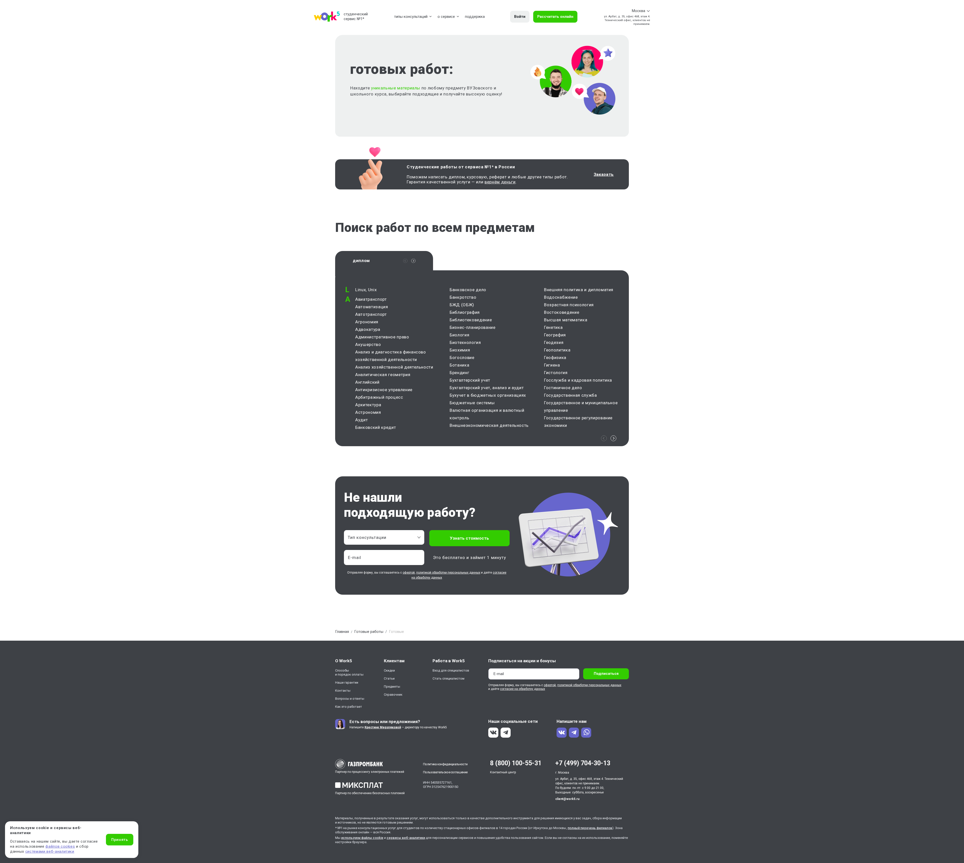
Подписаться (606, 673)
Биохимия (460, 349)
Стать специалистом (448, 678)
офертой (409, 572)
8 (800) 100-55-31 (515, 763)
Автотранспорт (371, 314)
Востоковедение (561, 312)
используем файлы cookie (362, 838)
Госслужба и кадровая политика (578, 380)
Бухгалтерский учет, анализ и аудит (487, 387)
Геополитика (557, 349)
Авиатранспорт (371, 299)
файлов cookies (60, 846)
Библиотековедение (471, 319)
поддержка (475, 16)
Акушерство (368, 344)
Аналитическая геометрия (382, 374)
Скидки (389, 670)
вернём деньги (500, 181)
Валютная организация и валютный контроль (487, 414)
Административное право (382, 336)
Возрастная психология (569, 304)
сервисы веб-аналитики (406, 838)
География (555, 334)
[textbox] (381, 537)
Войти (519, 16)
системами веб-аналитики (49, 851)
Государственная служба (570, 395)
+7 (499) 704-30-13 (582, 763)
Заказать (604, 174)
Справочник (393, 694)
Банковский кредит (375, 427)
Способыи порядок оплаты (349, 672)
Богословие (462, 357)
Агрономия (366, 321)
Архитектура (368, 404)
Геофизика (555, 357)
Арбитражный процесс (379, 397)
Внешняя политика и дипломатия (578, 289)
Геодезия (553, 342)
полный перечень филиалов (590, 828)
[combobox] (384, 537)
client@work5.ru (567, 798)
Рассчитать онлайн (555, 16)
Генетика (553, 327)
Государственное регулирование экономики (578, 421)
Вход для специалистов (451, 670)
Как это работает (348, 706)
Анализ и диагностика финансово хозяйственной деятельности (390, 355)
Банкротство (463, 297)
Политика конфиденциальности (445, 764)
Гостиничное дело (563, 387)
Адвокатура (367, 329)
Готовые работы (368, 631)
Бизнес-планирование (473, 327)
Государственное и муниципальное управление (581, 406)
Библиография (465, 312)
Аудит (361, 419)
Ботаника (459, 365)
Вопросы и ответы (349, 698)
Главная (342, 631)
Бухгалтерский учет (470, 380)
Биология (459, 334)
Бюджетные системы (472, 402)
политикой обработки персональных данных (448, 572)
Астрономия (368, 412)
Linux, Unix (366, 289)
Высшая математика (565, 319)
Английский (367, 382)
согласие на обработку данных (522, 689)
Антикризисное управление (383, 389)
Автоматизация (371, 306)
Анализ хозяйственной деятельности (394, 367)
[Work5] (327, 17)
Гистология (556, 372)
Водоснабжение (561, 297)
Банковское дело (468, 289)
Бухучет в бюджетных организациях (488, 395)
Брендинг (459, 372)
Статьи (389, 678)
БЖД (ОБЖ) (462, 304)
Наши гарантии (346, 682)
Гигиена (552, 365)
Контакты (342, 690)
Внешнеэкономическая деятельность (489, 425)
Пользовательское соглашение (445, 772)
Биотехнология (465, 342)
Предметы (392, 686)
